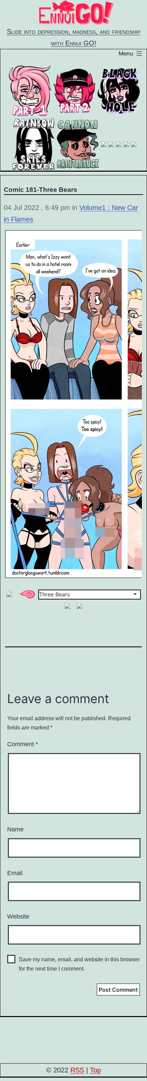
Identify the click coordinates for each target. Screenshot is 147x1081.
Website (18, 916)
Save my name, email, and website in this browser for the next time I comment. (79, 964)
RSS (77, 1070)
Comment (22, 744)
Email (15, 873)
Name (15, 829)
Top (95, 1070)
